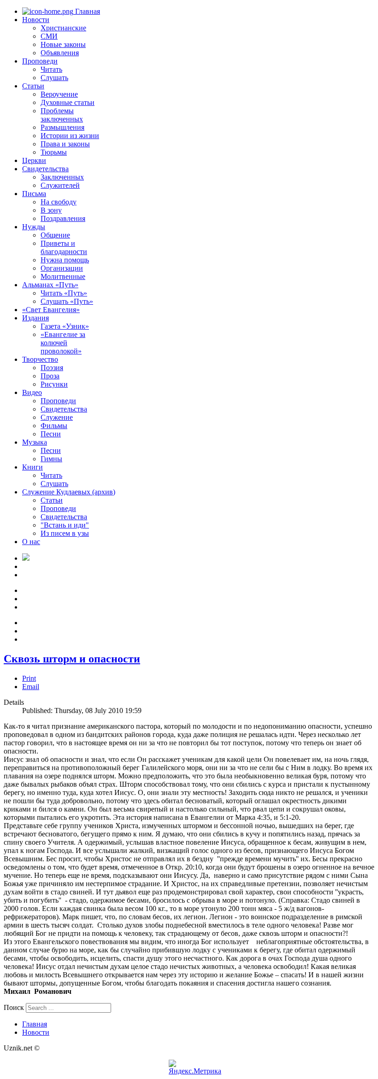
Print (29, 678)
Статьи (33, 86)
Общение (55, 235)
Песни (51, 434)
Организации (62, 268)
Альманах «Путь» (50, 285)
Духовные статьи (67, 102)
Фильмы (54, 425)
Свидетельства (45, 169)
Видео (32, 392)
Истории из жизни (70, 135)
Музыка (34, 442)
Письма (34, 193)
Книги (32, 467)
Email (30, 686)
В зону (51, 210)
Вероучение (59, 94)
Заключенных (62, 177)
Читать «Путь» (64, 293)
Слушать (54, 77)
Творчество (40, 359)
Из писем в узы (65, 533)
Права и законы (65, 144)
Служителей (60, 185)
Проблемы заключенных (62, 115)
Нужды (33, 227)
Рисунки (54, 384)
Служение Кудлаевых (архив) (68, 492)
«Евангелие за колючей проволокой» (63, 343)
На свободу (59, 202)
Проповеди (40, 61)
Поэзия (52, 367)
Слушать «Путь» (67, 301)
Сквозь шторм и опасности (72, 659)
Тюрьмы (54, 152)
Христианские (63, 28)
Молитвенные (63, 276)
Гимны (51, 459)
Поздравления (63, 218)
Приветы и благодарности (64, 247)
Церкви (34, 160)
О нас (31, 541)
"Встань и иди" (65, 525)
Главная (86, 11)
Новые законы (63, 44)
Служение (57, 417)
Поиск (14, 1007)
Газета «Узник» (65, 326)
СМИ (49, 36)
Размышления (62, 127)
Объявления (60, 53)
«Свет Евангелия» (51, 309)
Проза (50, 376)
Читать (51, 69)
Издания (35, 318)
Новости (35, 19)
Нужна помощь (65, 260)
